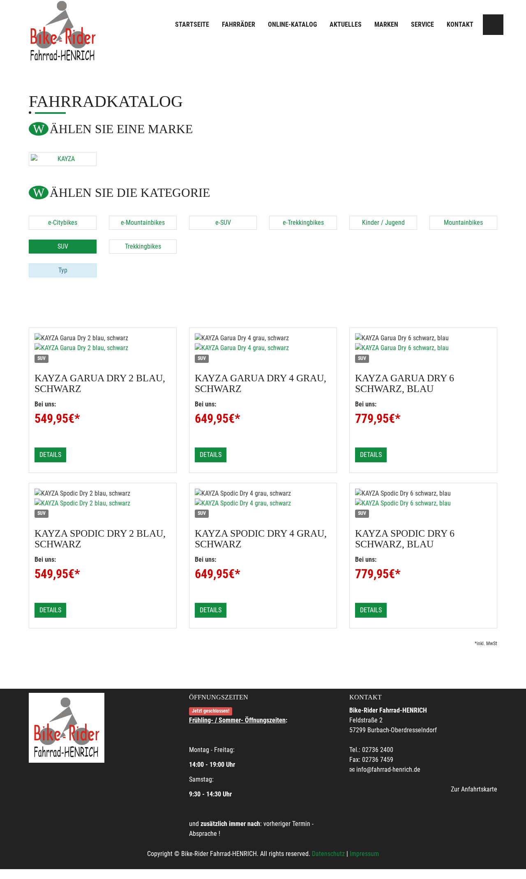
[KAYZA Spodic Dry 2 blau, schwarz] (103, 503)
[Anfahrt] (493, 24)
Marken (386, 24)
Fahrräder (238, 24)
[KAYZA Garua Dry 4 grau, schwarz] (263, 348)
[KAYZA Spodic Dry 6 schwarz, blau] (423, 503)
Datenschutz (328, 854)
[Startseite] (63, 31)
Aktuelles (346, 24)
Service (422, 24)
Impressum (364, 854)
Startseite (192, 24)
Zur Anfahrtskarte (474, 789)
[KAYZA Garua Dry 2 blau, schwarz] (103, 348)
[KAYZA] (63, 159)
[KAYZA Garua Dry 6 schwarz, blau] (423, 348)
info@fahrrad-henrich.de (388, 769)
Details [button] (50, 455)
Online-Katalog (292, 24)
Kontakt (460, 24)
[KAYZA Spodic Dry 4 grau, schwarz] (263, 503)
